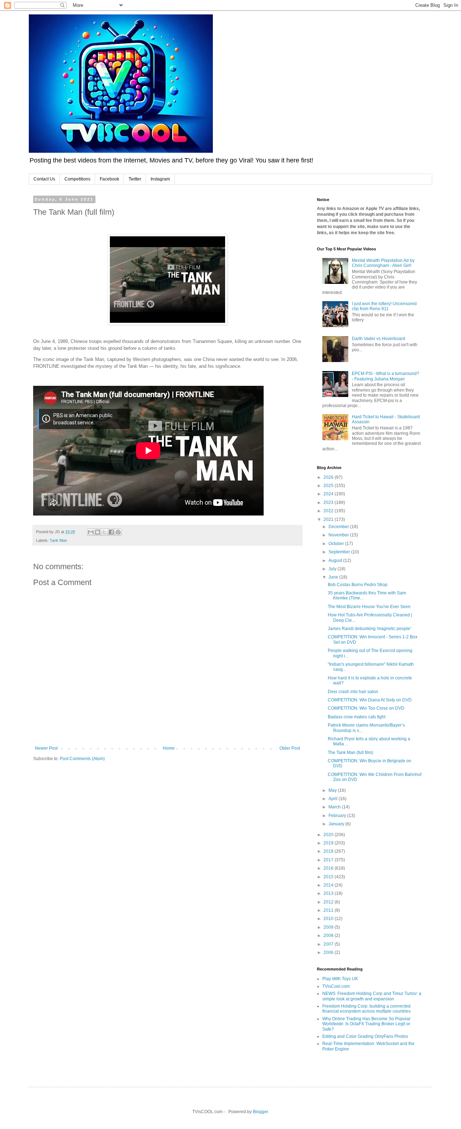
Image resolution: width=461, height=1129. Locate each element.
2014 (329, 885)
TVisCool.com (336, 986)
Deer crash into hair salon (353, 691)
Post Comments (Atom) (82, 758)
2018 (329, 851)
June (333, 577)
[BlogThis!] (97, 532)
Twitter (135, 179)
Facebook (109, 179)
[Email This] (90, 532)
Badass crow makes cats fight (356, 716)
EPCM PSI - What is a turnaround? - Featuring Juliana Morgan (385, 376)
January (336, 823)
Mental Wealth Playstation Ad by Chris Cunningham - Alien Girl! (383, 263)
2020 (329, 834)
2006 (329, 952)
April (333, 798)
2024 (329, 493)
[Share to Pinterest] (118, 532)
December (339, 526)
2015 (329, 876)
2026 (329, 477)
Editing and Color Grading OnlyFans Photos (365, 1036)
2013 (329, 893)
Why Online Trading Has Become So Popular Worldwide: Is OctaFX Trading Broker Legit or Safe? (366, 1024)
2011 (329, 910)
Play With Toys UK (340, 978)
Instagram (160, 179)
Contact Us (44, 179)
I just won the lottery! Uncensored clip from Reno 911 (384, 306)
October (336, 543)
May (333, 790)
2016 (329, 868)
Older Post (289, 748)
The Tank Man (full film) (350, 752)
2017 (329, 859)
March (335, 806)
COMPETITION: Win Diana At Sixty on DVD (370, 699)
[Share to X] (104, 532)
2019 (329, 842)
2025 (329, 485)
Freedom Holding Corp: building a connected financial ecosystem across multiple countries (366, 1009)
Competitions (77, 179)
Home (169, 748)
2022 (329, 510)
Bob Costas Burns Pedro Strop (358, 584)
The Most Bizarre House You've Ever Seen (369, 606)
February (337, 815)
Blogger (260, 1111)
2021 (329, 519)
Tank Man (58, 540)
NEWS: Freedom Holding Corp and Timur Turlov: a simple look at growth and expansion (371, 996)
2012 (329, 902)
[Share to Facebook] (111, 532)
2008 (329, 935)
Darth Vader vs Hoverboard (378, 338)
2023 (329, 502)
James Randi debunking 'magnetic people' (369, 628)
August (335, 560)
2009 (329, 927)
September (339, 551)
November (339, 534)
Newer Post (46, 748)
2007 (329, 944)
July (332, 568)
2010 (329, 918)
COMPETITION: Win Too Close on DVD (366, 708)
